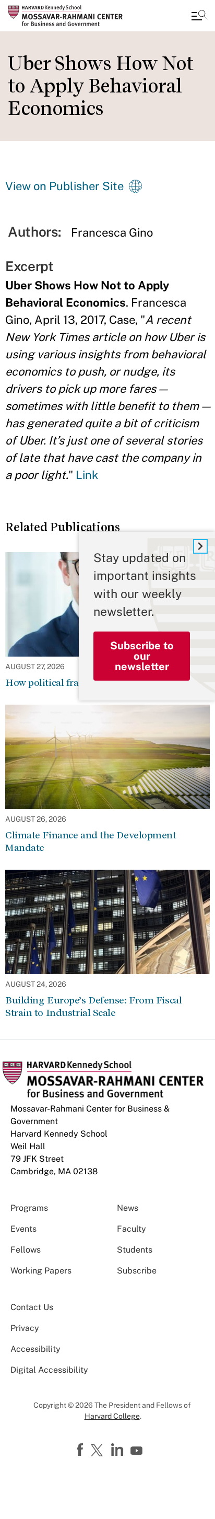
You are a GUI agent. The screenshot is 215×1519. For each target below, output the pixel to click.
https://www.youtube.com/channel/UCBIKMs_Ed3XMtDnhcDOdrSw (138, 1451)
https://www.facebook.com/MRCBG (81, 1450)
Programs (29, 1208)
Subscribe (137, 1271)
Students (134, 1250)
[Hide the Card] (200, 546)
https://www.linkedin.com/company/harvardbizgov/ (118, 1450)
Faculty (131, 1229)
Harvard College (112, 1416)
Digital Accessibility (49, 1370)
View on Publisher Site (64, 186)
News (127, 1208)
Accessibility (35, 1349)
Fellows (25, 1250)
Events (23, 1229)
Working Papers (40, 1271)
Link (87, 475)
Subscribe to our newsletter (142, 656)
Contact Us (31, 1307)
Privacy (24, 1328)
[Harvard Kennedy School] (70, 16)
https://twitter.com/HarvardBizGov (98, 1451)
